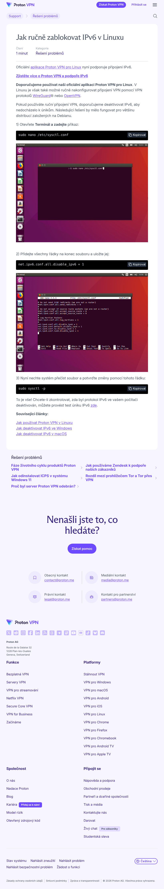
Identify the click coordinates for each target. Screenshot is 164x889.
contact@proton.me (59, 580)
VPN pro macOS (96, 690)
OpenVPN (72, 96)
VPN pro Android (96, 698)
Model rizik (14, 812)
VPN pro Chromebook (100, 738)
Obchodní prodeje (97, 788)
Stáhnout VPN (94, 674)
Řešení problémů (45, 16)
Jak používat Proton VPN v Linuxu (44, 423)
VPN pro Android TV (99, 746)
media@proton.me (115, 580)
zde (94, 405)
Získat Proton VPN (111, 4)
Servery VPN (16, 682)
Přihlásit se (139, 4)
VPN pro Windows (97, 682)
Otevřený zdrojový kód (23, 820)
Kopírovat (139, 135)
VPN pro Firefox (95, 730)
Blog (9, 796)
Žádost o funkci (68, 867)
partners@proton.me (116, 599)
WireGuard (41, 96)
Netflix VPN (15, 698)
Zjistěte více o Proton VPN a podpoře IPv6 (52, 76)
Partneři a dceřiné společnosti (106, 796)
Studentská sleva (96, 836)
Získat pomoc (82, 549)
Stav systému (16, 861)
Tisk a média (93, 804)
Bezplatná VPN (17, 674)
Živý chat (90, 828)
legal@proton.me (57, 599)
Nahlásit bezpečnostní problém (29, 867)
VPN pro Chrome (96, 722)
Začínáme (13, 722)
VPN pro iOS (93, 706)
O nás (10, 780)
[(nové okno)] (8, 632)
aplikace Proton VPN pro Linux (55, 67)
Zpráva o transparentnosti (84, 880)
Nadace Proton (17, 788)
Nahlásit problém (71, 861)
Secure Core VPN (19, 706)
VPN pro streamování (22, 690)
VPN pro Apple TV (97, 754)
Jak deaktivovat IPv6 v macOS (41, 434)
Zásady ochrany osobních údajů (24, 880)
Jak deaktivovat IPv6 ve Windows (44, 428)
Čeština (146, 861)
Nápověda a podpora (99, 780)
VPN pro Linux (94, 714)
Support (15, 16)
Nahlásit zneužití (43, 861)
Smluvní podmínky (56, 880)
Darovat (89, 820)
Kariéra (11, 804)
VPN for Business (19, 714)
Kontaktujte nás (95, 812)
